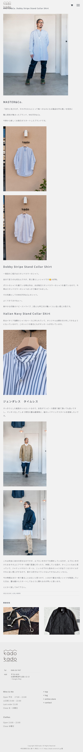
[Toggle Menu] (78, 5)
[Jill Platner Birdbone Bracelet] (21, 608)
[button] (4, 621)
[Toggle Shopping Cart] (72, 5)
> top (45, 691)
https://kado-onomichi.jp (52, 748)
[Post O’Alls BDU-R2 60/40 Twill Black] (62, 608)
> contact (47, 702)
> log (45, 695)
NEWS (18, 593)
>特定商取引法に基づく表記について (31, 748)
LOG (14, 593)
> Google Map (16, 679)
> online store (49, 699)
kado (40, 746)
